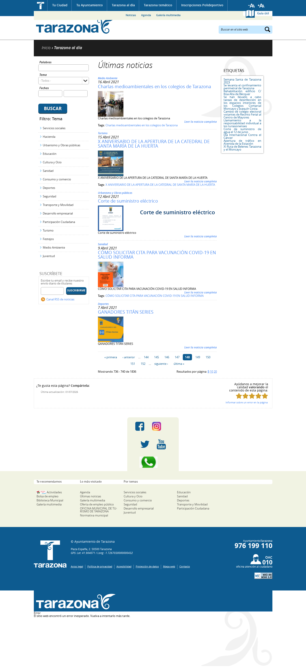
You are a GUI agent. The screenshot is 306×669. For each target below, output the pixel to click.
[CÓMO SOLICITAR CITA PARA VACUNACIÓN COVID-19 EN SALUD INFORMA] (110, 286)
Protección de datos (147, 566)
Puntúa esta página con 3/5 (252, 396)
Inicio (40, 5)
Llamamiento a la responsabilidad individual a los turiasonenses (242, 123)
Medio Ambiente (54, 247)
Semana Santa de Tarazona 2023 (242, 80)
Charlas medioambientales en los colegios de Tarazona (154, 86)
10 (211, 371)
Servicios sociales (54, 128)
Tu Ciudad (59, 5)
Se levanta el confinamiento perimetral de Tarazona (242, 86)
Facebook (139, 426)
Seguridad (49, 196)
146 (166, 357)
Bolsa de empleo (47, 496)
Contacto (184, 566)
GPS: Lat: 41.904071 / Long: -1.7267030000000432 (102, 553)
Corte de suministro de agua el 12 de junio (242, 130)
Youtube (161, 444)
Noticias (131, 15)
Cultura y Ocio (52, 162)
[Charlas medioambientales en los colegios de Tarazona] (110, 116)
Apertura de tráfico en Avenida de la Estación (242, 142)
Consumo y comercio (57, 179)
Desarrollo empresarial (58, 213)
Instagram (161, 426)
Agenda (146, 15)
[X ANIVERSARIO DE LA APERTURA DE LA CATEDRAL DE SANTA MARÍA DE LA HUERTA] (110, 175)
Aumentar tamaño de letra (261, 5)
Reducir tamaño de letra (251, 5)
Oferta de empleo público (97, 504)
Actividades (54, 492)
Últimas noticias (90, 496)
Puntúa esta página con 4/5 (258, 396)
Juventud (49, 256)
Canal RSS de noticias (60, 299)
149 (197, 357)
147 (177, 357)
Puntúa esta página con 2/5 (245, 396)
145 (156, 357)
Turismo (48, 230)
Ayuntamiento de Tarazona (75, 26)
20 (215, 371)
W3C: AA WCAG (263, 575)
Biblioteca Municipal (50, 500)
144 (146, 357)
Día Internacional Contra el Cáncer (242, 136)
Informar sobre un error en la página (247, 402)
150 (208, 357)
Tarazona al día (123, 5)
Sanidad (48, 171)
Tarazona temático (158, 5)
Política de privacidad (99, 566)
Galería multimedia (168, 15)
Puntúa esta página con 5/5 (265, 396)
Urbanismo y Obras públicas (61, 145)
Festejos (48, 239)
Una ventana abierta (75, 601)
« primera (110, 357)
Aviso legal (77, 566)
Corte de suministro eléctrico (128, 201)
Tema (43, 75)
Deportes (49, 188)
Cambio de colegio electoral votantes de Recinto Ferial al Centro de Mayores (242, 114)
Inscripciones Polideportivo (202, 5)
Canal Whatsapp (153, 462)
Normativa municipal (94, 515)
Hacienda (49, 137)
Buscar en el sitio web (234, 29)
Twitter (144, 444)
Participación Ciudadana (59, 222)
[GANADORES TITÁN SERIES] (110, 341)
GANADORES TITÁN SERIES (125, 312)
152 (143, 364)
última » (179, 364)
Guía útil (263, 13)
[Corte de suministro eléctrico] (110, 230)
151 (132, 364)
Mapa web (169, 566)
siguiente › (161, 364)
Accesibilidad (123, 566)
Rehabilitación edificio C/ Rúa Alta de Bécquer (242, 92)
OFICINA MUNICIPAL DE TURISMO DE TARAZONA (98, 509)
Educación (49, 154)
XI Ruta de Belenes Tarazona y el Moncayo (242, 147)
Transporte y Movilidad (58, 205)
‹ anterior (129, 357)
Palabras (45, 62)
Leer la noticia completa (200, 122)
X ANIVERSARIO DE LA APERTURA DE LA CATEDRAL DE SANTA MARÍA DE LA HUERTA (154, 143)
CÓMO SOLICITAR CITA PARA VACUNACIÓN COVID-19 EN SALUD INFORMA (157, 254)
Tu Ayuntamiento (89, 5)
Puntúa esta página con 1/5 (239, 396)
